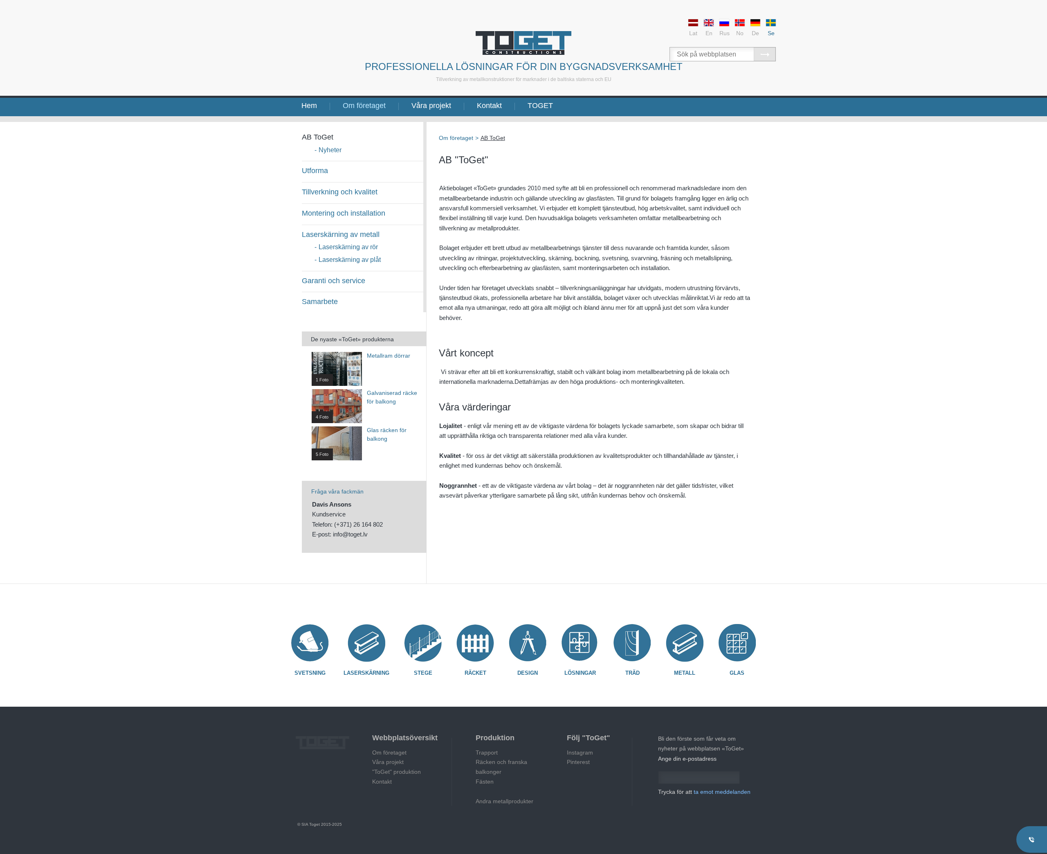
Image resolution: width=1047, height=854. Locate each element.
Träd (632, 673)
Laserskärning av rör (348, 246)
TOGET (540, 105)
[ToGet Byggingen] (523, 43)
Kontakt (489, 105)
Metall (684, 673)
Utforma (315, 171)
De (755, 33)
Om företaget (364, 105)
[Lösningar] (580, 643)
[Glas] (737, 643)
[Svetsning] (310, 643)
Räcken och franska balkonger (501, 767)
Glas (737, 673)
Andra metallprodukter (504, 801)
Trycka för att (704, 792)
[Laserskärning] (366, 643)
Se (771, 33)
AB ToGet (317, 137)
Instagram (580, 752)
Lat (693, 33)
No (740, 33)
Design (527, 673)
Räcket (475, 673)
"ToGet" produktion (396, 771)
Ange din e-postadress (687, 758)
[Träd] (632, 643)
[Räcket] (475, 643)
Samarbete (320, 301)
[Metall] (684, 643)
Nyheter (330, 149)
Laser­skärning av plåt (350, 259)
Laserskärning (366, 673)
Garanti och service (333, 281)
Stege (423, 673)
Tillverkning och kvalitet (339, 192)
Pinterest (578, 762)
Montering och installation (343, 213)
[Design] (527, 643)
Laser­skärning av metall (341, 234)
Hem (309, 105)
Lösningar (580, 673)
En (708, 33)
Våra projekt (431, 105)
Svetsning (310, 673)
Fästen (485, 781)
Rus (724, 33)
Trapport (487, 752)
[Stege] (423, 643)
